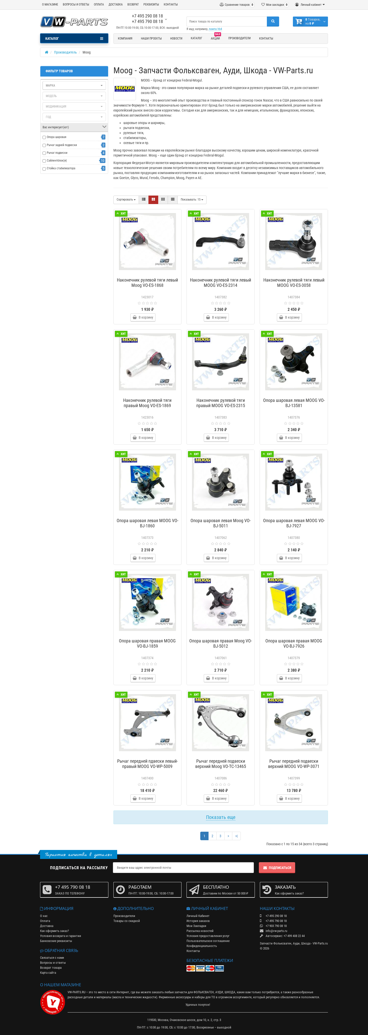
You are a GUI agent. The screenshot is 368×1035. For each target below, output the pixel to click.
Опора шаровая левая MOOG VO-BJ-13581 (294, 403)
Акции (215, 37)
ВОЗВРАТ (133, 4)
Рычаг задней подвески (62, 145)
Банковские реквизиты (56, 941)
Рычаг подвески (57, 153)
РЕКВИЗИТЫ (151, 4)
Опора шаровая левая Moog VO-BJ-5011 (221, 523)
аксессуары (183, 997)
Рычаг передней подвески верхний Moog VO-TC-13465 (220, 763)
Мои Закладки (196, 926)
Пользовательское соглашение (208, 941)
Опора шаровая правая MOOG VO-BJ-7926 (293, 643)
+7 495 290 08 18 (147, 16)
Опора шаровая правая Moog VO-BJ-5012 (220, 643)
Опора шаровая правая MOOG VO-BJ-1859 (147, 643)
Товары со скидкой (126, 921)
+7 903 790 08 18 (276, 926)
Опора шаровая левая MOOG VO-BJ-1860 (147, 523)
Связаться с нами (52, 957)
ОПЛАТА (99, 4)
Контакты (266, 38)
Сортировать (125, 199)
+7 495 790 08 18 (147, 21)
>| (236, 836)
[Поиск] (273, 22)
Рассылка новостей (200, 931)
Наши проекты (151, 38)
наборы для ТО (205, 997)
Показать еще (220, 817)
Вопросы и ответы (53, 962)
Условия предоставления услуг (208, 936)
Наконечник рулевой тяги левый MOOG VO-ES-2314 (220, 282)
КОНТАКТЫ (171, 4)
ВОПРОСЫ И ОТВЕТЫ (76, 4)
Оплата (45, 921)
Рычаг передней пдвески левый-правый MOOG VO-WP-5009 (147, 763)
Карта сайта (48, 972)
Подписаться (280, 868)
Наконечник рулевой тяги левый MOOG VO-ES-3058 (293, 282)
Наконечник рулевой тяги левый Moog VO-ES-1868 (147, 282)
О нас (44, 916)
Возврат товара (51, 967)
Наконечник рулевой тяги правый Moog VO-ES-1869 (147, 403)
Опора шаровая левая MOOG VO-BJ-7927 (294, 523)
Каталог (196, 38)
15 (191, 199)
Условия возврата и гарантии (60, 936)
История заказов (198, 921)
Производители (239, 38)
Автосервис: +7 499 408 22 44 (285, 936)
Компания (125, 38)
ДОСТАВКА (116, 4)
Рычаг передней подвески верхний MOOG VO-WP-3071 (293, 763)
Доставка (46, 926)
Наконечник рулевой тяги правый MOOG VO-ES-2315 (220, 403)
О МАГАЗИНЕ (50, 4)
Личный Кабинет (198, 916)
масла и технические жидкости (134, 997)
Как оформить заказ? (54, 931)
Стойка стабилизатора (61, 168)
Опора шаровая (56, 137)
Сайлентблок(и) (57, 160)
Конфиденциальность (202, 946)
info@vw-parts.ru (276, 931)
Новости (176, 38)
